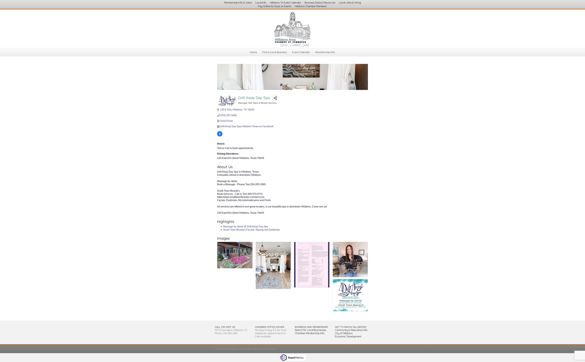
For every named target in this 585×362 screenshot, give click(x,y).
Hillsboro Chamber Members (311, 6)
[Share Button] (275, 97)
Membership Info (325, 52)
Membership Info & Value (238, 2)
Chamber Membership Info (309, 333)
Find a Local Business (274, 52)
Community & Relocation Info (351, 330)
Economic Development (348, 336)
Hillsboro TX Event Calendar (285, 2)
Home (253, 52)
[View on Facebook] (219, 135)
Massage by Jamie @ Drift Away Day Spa (245, 226)
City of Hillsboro (344, 333)
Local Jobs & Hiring (350, 2)
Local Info (260, 2)
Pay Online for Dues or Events (274, 6)
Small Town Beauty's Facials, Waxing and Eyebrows (251, 229)
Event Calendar (301, 52)
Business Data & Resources (320, 2)
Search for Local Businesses (310, 330)
